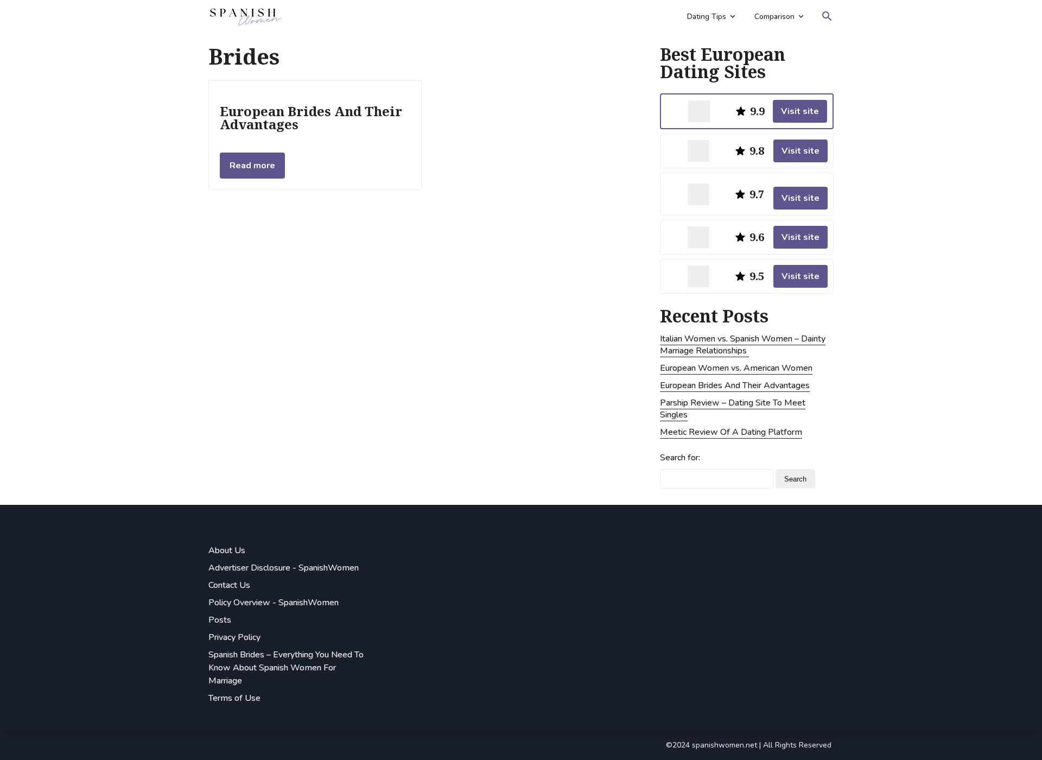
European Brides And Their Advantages (735, 385)
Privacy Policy (234, 637)
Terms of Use (234, 698)
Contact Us (229, 585)
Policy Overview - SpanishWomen (273, 603)
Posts (219, 620)
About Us (226, 550)
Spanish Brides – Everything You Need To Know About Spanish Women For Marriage (286, 668)
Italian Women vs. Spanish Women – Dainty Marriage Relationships (742, 345)
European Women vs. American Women (736, 368)
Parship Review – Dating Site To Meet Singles (732, 409)
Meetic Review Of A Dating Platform (731, 432)
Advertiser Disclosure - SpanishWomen (283, 568)
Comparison (774, 16)
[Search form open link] (827, 16)
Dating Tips (706, 16)
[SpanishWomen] (443, 16)
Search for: (680, 458)
